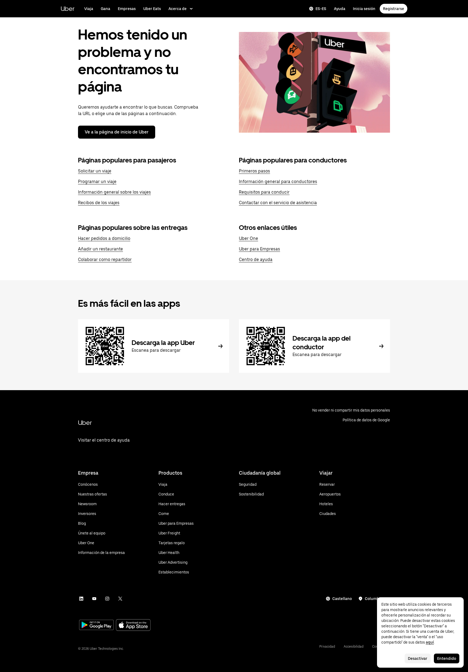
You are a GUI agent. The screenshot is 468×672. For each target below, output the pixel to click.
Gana (105, 8)
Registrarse (393, 8)
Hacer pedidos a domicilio (104, 238)
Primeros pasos (254, 171)
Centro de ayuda (255, 259)
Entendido (446, 658)
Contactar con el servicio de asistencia (278, 202)
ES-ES (321, 8)
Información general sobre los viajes (114, 192)
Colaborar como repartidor (105, 259)
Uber (67, 8)
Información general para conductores (278, 181)
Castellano (342, 598)
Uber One (248, 238)
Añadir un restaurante (100, 249)
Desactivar (417, 658)
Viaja (88, 8)
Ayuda (339, 8)
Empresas (127, 8)
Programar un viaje (97, 181)
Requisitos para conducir (264, 192)
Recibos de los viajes (98, 202)
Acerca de (177, 8)
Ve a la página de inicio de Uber (116, 132)
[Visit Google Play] (96, 625)
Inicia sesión (364, 8)
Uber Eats (152, 8)
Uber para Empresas (259, 249)
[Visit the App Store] (133, 625)
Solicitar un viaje (94, 171)
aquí (430, 642)
